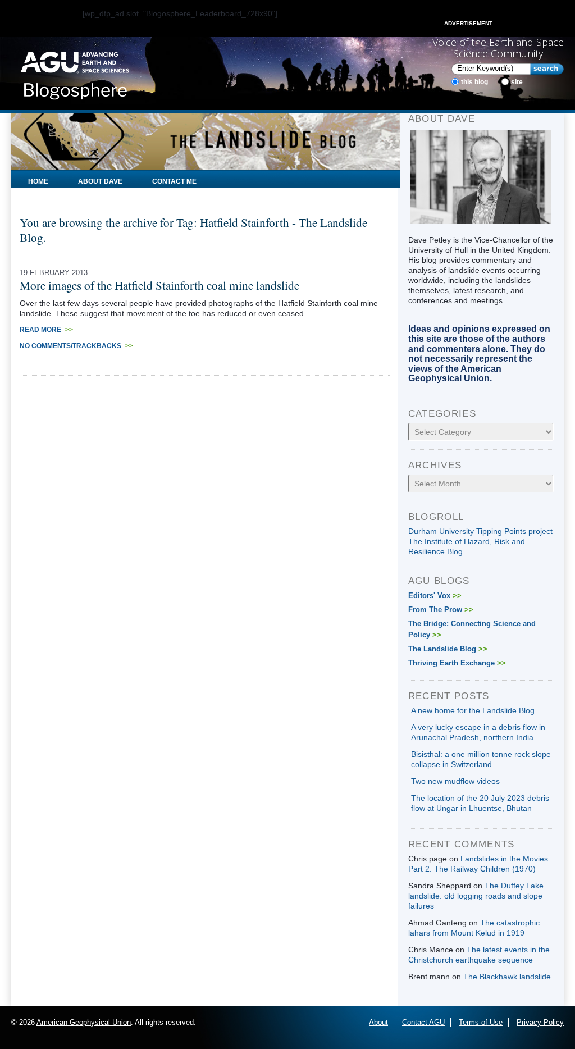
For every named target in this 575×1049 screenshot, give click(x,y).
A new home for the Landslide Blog (473, 710)
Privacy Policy (540, 1022)
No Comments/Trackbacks (76, 346)
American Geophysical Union (83, 1022)
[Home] (74, 72)
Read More (46, 330)
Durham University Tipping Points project (480, 531)
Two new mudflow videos (455, 781)
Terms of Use (481, 1022)
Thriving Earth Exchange (457, 663)
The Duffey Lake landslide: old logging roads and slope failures (476, 895)
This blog (474, 82)
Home (38, 181)
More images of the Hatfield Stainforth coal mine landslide (159, 285)
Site (517, 82)
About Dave (100, 181)
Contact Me (174, 181)
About (378, 1022)
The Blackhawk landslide (507, 976)
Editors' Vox (435, 595)
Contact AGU (423, 1022)
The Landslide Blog (447, 649)
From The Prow (440, 609)
